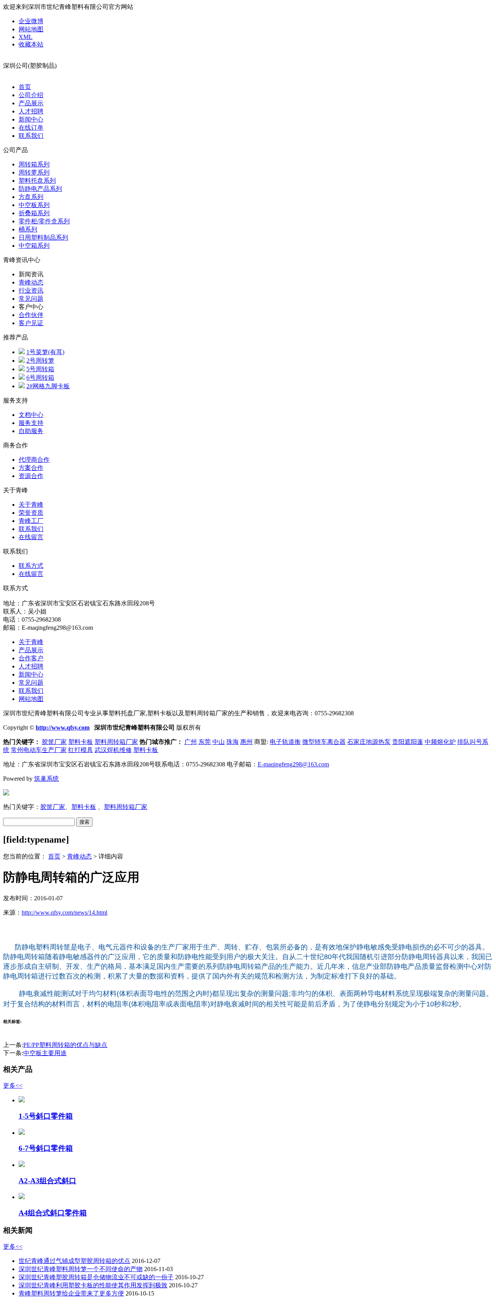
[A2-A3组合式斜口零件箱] (22, 1165)
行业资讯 (31, 290)
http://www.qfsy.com (63, 727)
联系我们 (31, 135)
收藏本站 (31, 44)
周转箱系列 (34, 164)
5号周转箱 (40, 369)
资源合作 (31, 476)
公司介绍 (31, 95)
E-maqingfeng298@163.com (293, 764)
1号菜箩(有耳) (45, 352)
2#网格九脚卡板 (48, 386)
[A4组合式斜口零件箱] (22, 1197)
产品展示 (31, 103)
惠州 (246, 742)
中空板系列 (34, 205)
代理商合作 (34, 459)
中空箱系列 (34, 245)
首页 (25, 87)
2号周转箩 (40, 360)
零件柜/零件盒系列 (44, 221)
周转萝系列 (34, 172)
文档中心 (31, 414)
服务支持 (31, 423)
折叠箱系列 (34, 213)
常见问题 (31, 298)
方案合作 (31, 467)
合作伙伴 (31, 315)
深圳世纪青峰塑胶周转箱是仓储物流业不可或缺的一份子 (96, 1277)
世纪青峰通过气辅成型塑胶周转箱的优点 (74, 1261)
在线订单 (31, 127)
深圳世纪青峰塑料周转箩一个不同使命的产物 (81, 1269)
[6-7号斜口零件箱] (22, 1132)
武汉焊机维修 (113, 750)
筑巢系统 (46, 778)
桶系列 (28, 229)
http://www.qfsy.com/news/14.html (64, 912)
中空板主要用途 (45, 1053)
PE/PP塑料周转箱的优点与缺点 (65, 1045)
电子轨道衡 (285, 742)
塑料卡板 (80, 742)
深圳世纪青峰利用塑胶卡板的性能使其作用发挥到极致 (93, 1285)
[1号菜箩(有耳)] (22, 352)
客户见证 (31, 323)
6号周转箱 (40, 377)
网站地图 (31, 29)
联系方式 (31, 565)
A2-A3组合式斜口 (47, 1181)
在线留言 (31, 537)
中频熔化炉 (440, 742)
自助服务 (31, 431)
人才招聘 (31, 111)
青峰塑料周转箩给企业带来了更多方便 (71, 1293)
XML (26, 37)
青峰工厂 (31, 520)
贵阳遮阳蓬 (407, 742)
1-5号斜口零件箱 (46, 1116)
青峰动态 (31, 282)
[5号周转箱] (22, 369)
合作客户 (31, 658)
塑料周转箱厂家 (116, 742)
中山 (218, 742)
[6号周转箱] (22, 377)
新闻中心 (31, 119)
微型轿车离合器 (324, 742)
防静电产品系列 (40, 188)
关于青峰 (31, 504)
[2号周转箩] (22, 360)
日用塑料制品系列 (43, 237)
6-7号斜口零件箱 (46, 1148)
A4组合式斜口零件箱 (53, 1213)
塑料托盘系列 (37, 180)
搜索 (84, 822)
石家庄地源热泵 (369, 742)
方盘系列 (31, 197)
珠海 (232, 742)
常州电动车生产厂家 (39, 750)
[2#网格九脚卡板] (22, 386)
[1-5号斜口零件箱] (22, 1100)
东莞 (204, 742)
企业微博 (31, 21)
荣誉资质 (31, 512)
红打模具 (80, 750)
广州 (190, 742)
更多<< (12, 1085)
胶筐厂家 (54, 742)
